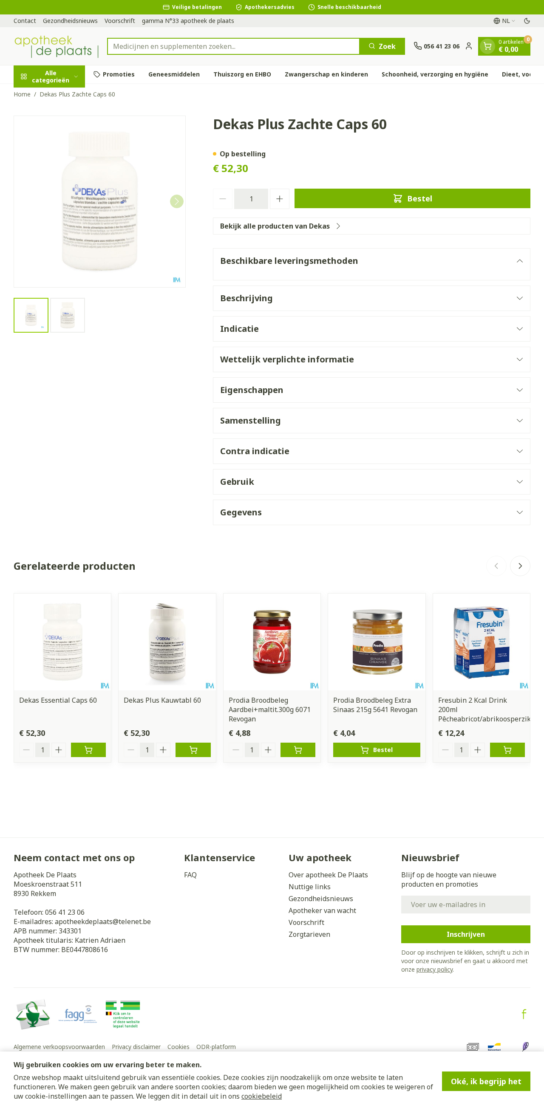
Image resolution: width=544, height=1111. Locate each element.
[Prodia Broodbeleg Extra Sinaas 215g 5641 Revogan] (376, 642)
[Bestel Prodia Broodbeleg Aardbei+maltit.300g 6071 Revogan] (297, 750)
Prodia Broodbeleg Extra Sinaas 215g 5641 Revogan (375, 704)
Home (22, 94)
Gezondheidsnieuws (70, 21)
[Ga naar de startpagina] (56, 46)
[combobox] (233, 45)
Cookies (178, 1047)
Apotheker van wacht (322, 910)
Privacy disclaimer (136, 1047)
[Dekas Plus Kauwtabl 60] (167, 642)
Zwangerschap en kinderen (326, 74)
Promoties (119, 74)
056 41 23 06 (65, 912)
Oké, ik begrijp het (486, 1081)
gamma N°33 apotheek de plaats (188, 21)
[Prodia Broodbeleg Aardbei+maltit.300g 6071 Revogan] (272, 642)
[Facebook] (524, 1014)
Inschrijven (466, 934)
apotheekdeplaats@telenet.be (103, 921)
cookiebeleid (261, 1096)
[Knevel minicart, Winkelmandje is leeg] (487, 46)
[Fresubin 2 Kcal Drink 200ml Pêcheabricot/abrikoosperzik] (481, 642)
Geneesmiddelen (174, 74)
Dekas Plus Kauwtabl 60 (162, 700)
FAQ (190, 874)
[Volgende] (177, 201)
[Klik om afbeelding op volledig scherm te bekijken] (99, 201)
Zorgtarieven (309, 934)
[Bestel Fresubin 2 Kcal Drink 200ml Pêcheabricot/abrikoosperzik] (507, 750)
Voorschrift (120, 21)
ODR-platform (216, 1047)
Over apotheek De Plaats (328, 874)
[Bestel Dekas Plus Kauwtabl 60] (193, 750)
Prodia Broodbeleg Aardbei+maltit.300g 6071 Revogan (270, 709)
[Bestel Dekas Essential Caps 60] (88, 750)
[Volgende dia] (520, 566)
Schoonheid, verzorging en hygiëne (435, 74)
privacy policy (434, 969)
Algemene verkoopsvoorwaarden (59, 1047)
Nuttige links (310, 886)
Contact (25, 21)
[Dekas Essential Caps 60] (62, 642)
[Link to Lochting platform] (525, 1047)
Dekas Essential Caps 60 (58, 700)
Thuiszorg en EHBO (242, 74)
